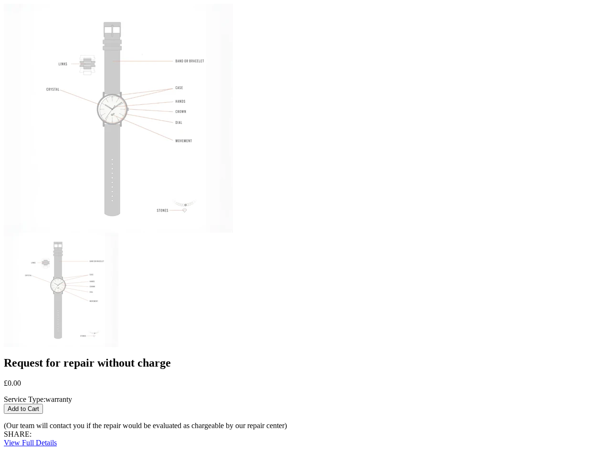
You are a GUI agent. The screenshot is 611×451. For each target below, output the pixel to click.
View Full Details (30, 443)
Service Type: (24, 399)
